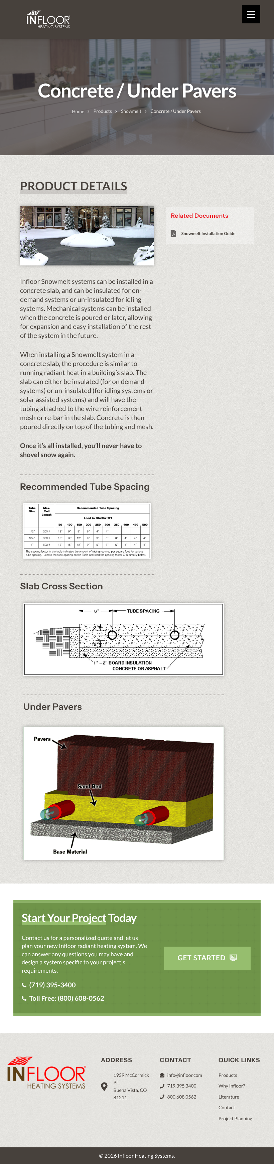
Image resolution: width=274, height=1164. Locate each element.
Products (102, 111)
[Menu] (251, 14)
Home (78, 111)
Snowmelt (131, 111)
